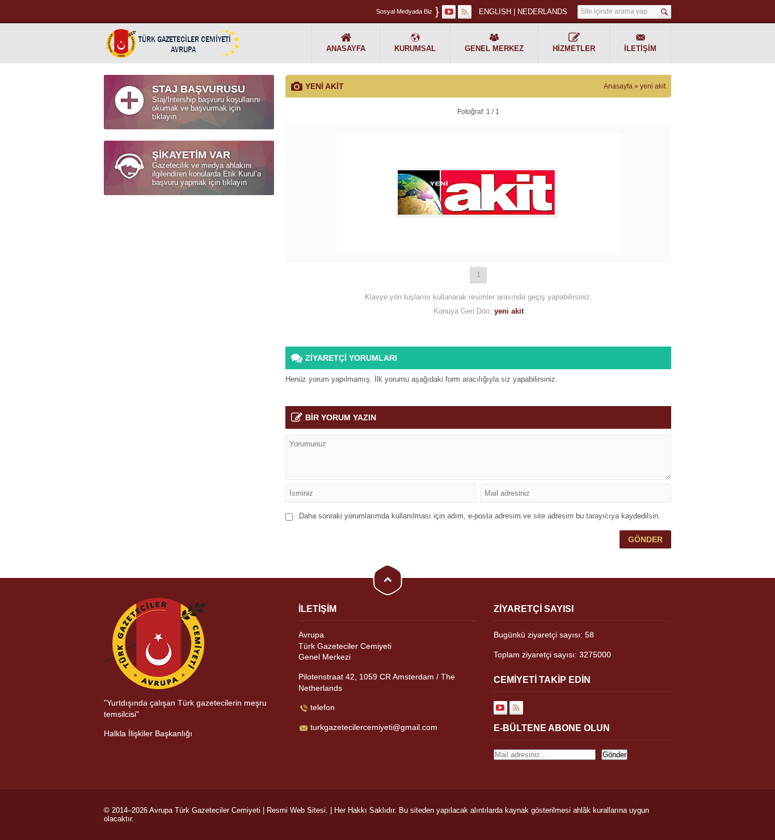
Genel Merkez (494, 48)
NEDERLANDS (542, 11)
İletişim (640, 48)
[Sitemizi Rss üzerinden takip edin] (464, 12)
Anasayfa (345, 48)
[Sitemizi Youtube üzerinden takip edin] (449, 12)
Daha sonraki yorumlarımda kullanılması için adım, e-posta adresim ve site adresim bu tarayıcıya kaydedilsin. (479, 516)
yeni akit (653, 86)
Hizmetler (574, 48)
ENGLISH (495, 11)
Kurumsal (415, 48)
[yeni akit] (478, 251)
